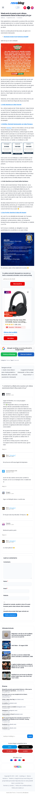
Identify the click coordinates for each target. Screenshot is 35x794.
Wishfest (9, 128)
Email (5, 588)
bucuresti (16, 360)
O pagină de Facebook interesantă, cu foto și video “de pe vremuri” (25, 372)
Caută (30, 736)
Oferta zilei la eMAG (10, 332)
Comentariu (6, 562)
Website (5, 595)
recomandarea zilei (11, 470)
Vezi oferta (10, 338)
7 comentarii (19, 17)
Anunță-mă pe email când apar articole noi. (16, 611)
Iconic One (9, 792)
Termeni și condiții (8, 785)
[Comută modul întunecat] (17, 7)
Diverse (8, 360)
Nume (5, 581)
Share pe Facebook (26, 354)
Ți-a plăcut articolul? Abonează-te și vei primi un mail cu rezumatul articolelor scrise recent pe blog (17, 274)
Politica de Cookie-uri (18, 788)
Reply (3, 449)
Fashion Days (25, 747)
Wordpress (25, 792)
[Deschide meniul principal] (3, 7)
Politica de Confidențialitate (23, 785)
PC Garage (10, 751)
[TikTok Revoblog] (28, 7)
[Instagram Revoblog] (32, 7)
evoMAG (25, 751)
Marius (3, 17)
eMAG (9, 747)
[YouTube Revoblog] (24, 7)
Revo (7, 455)
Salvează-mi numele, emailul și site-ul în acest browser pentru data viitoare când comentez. (16, 605)
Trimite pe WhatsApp (9, 354)
